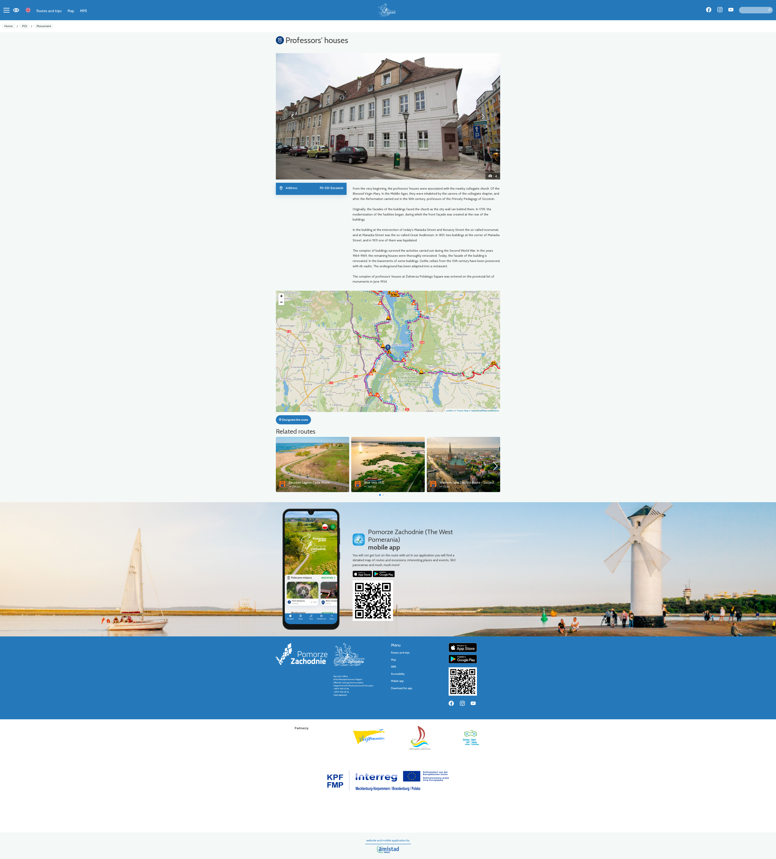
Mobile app (397, 681)
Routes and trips (49, 11)
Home (8, 26)
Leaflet (449, 410)
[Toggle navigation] (6, 10)
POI (24, 26)
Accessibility (398, 673)
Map (70, 11)
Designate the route (295, 420)
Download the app (401, 688)
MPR (83, 11)
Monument (44, 26)
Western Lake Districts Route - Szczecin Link (471, 482)
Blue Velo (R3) (374, 482)
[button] (293, 116)
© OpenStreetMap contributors (484, 410)
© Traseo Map (461, 410)
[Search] (769, 10)
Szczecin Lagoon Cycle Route (309, 482)
